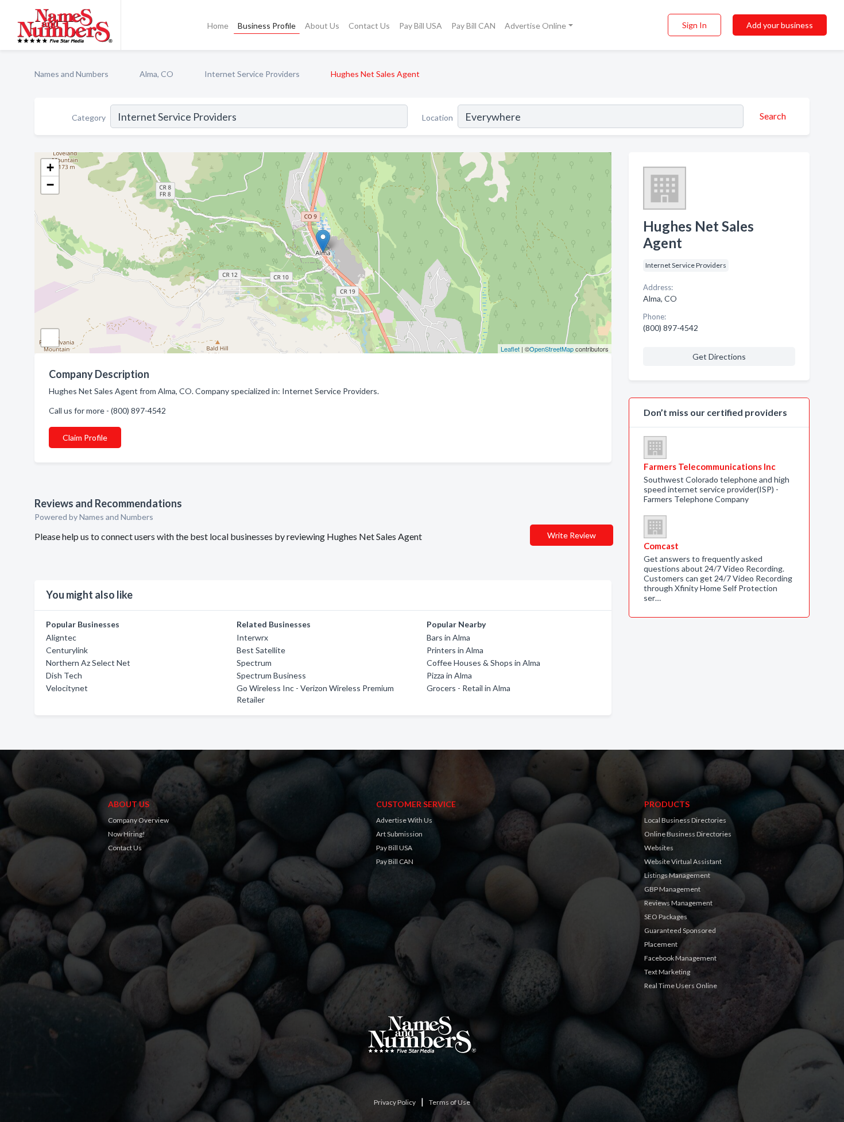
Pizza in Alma (449, 675)
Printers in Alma (455, 650)
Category (89, 117)
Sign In (694, 25)
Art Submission (399, 834)
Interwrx (252, 637)
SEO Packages (665, 916)
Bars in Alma (448, 637)
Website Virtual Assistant (683, 861)
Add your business (779, 25)
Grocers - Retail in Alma (468, 688)
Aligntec (61, 637)
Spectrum (254, 663)
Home (218, 25)
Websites (658, 847)
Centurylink (67, 650)
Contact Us (369, 25)
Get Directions (719, 356)
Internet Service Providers (252, 74)
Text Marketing (667, 971)
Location (437, 117)
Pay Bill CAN (473, 25)
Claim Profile (85, 437)
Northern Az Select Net (88, 663)
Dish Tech (64, 675)
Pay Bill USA (420, 25)
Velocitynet (67, 688)
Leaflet (510, 348)
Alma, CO (156, 74)
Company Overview (138, 820)
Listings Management (677, 875)
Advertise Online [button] (535, 25)
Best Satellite (261, 650)
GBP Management (672, 889)
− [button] (50, 185)
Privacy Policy (395, 1102)
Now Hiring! (126, 834)
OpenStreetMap (551, 348)
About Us (322, 25)
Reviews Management (678, 903)
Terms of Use (449, 1102)
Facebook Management (680, 958)
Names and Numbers (71, 74)
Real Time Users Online (680, 985)
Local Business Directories (685, 820)
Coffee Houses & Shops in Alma (483, 663)
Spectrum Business (271, 675)
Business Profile (267, 25)
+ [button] (50, 167)
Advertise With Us (404, 820)
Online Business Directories (687, 834)
